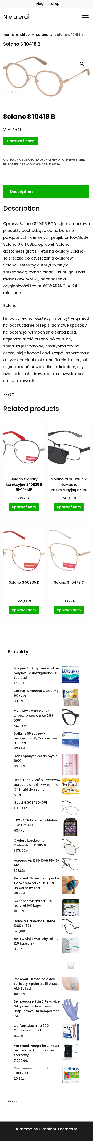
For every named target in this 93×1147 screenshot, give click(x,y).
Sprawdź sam (20, 141)
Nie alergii (17, 17)
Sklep (55, 4)
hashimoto (55, 159)
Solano (28, 159)
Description (21, 191)
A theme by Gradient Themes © (46, 1129)
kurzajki (10, 164)
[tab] (45, 191)
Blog (39, 4)
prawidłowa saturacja (39, 164)
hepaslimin (75, 159)
